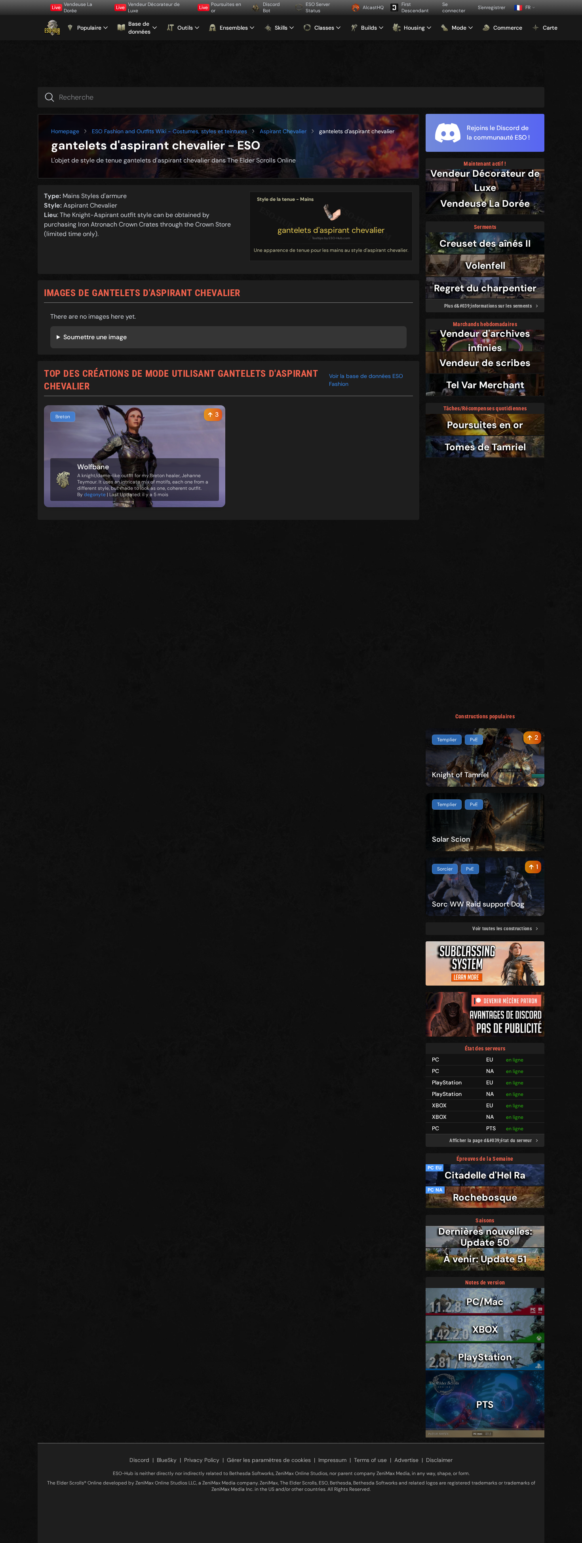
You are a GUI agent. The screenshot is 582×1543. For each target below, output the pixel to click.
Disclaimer (439, 1460)
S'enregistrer (491, 7)
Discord (139, 1460)
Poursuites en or (220, 7)
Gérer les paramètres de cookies (269, 1460)
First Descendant (415, 7)
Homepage (65, 131)
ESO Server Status (318, 7)
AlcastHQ (373, 7)
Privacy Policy (201, 1460)
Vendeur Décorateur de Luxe (148, 7)
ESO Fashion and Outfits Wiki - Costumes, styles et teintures (169, 131)
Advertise (406, 1460)
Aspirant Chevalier (283, 131)
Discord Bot (271, 7)
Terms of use (370, 1460)
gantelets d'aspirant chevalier (331, 230)
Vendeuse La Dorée (72, 7)
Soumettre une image (95, 337)
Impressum (332, 1460)
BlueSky (167, 1460)
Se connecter (453, 7)
